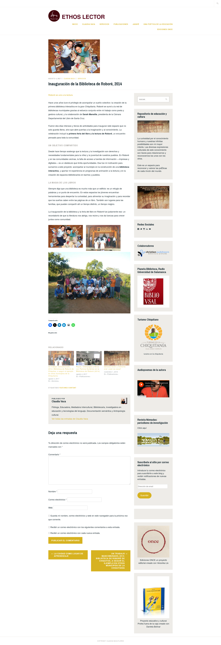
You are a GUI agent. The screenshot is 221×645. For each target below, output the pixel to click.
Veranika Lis (162, 562)
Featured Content (67, 388)
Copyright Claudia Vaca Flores (110, 641)
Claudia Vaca (88, 24)
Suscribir (144, 495)
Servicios (104, 24)
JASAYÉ (136, 24)
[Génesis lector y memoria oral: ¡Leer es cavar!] (117, 358)
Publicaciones (121, 24)
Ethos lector (83, 17)
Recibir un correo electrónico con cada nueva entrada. (75, 532)
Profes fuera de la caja (148, 623)
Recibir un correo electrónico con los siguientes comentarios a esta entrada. (85, 527)
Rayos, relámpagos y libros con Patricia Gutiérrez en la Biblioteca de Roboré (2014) (88, 368)
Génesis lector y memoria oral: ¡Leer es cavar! (114, 367)
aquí (144, 427)
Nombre (52, 491)
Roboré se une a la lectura (60, 94)
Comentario (54, 454)
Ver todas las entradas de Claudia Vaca (70, 418)
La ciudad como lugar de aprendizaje (68, 554)
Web (50, 507)
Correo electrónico (57, 499)
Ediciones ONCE (165, 29)
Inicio (75, 24)
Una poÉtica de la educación (158, 24)
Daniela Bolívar (153, 626)
